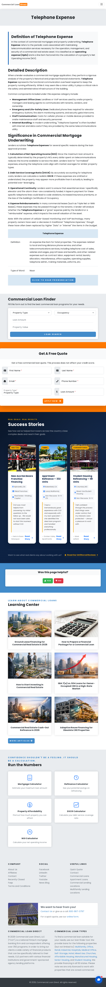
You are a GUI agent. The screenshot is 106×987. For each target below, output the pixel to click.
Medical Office (89, 949)
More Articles (20, 741)
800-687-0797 (76, 911)
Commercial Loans (79, 876)
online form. (73, 916)
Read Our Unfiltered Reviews (81, 555)
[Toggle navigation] (101, 4)
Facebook (44, 869)
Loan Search (53, 334)
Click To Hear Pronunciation (53, 280)
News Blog (44, 882)
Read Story (27, 537)
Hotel (71, 953)
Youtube (43, 879)
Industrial (65, 949)
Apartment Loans (79, 879)
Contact (12, 876)
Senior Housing (62, 959)
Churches (91, 953)
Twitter (42, 876)
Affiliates (12, 872)
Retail (57, 949)
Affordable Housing (64, 956)
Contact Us (46, 911)
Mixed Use (80, 953)
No (60, 581)
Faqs (10, 882)
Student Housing (83, 959)
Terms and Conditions (19, 886)
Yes (48, 581)
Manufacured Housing (86, 956)
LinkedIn (43, 872)
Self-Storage (61, 953)
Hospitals (76, 949)
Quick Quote (76, 869)
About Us (12, 869)
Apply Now (51, 401)
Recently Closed (16, 879)
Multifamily (80, 946)
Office (90, 946)
